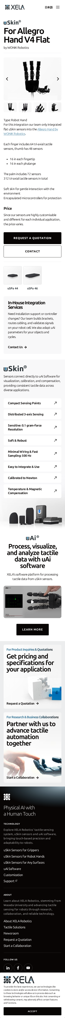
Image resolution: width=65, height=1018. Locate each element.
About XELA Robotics (18, 921)
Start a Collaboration (17, 946)
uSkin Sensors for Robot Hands (24, 856)
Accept (32, 1011)
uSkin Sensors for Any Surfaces (24, 863)
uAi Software (12, 869)
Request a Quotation (18, 940)
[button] (10, 107)
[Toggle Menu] (57, 7)
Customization (13, 875)
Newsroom (11, 933)
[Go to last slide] (7, 79)
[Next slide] (57, 79)
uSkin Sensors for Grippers (21, 850)
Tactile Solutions (14, 927)
